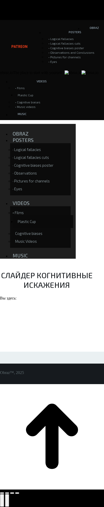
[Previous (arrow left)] (2, 500)
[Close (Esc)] (2, 493)
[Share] (7, 493)
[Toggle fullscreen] (12, 493)
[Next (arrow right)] (7, 500)
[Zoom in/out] (17, 493)
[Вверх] (52, 487)
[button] (38, 125)
